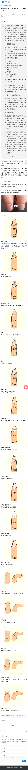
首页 (2, 5)
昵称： (4, 748)
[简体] (19, 14)
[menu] (25, 2)
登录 (22, 758)
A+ (8, 17)
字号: (2, 17)
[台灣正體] (6, 15)
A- (5, 17)
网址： (4, 755)
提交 (24, 760)
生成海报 (5, 731)
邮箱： (4, 751)
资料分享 (14, 14)
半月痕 (10, 26)
